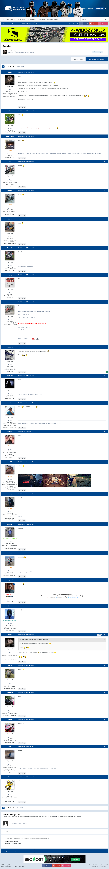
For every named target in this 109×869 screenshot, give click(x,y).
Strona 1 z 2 (20, 66)
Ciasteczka (21, 866)
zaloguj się (56, 816)
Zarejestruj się (99, 8)
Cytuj (23, 107)
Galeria (22, 19)
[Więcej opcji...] (104, 72)
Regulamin (32, 19)
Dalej (9, 66)
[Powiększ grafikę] (54, 82)
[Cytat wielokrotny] (19, 107)
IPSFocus (10, 864)
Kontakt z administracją (49, 19)
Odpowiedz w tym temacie (96, 59)
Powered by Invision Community (98, 866)
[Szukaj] (105, 19)
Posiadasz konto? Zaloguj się (84, 8)
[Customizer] (106, 8)
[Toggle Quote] (21, 639)
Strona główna (9, 19)
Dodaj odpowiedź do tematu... (20, 823)
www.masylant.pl (73, 597)
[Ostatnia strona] (13, 66)
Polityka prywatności (6, 866)
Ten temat (98, 19)
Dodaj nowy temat (78, 59)
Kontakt (15, 866)
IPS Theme (3, 864)
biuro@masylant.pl (62, 597)
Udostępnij (87, 52)
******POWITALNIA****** (26, 52)
